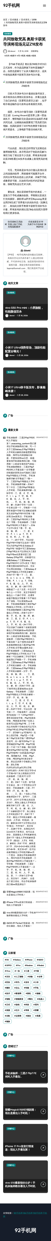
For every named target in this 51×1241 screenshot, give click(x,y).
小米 (37, 982)
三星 (27, 971)
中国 (37, 971)
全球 (40, 976)
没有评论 (34, 51)
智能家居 (19, 999)
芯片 (17, 1010)
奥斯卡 (13, 56)
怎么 (17, 988)
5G (7, 960)
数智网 (18, 993)
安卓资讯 (7, 34)
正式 (8, 1004)
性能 (27, 988)
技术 (8, 993)
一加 (18, 971)
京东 (8, 976)
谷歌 (8, 1016)
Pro (18, 965)
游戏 (17, 1004)
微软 (8, 988)
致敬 (29, 56)
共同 (7, 56)
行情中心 (11, 1056)
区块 (8, 982)
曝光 (31, 999)
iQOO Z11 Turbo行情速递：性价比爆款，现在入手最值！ (20, 924)
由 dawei (11, 51)
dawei (27, 250)
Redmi (41, 965)
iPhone (29, 960)
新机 (29, 993)
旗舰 (38, 993)
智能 (8, 999)
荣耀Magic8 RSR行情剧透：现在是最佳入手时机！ (21, 893)
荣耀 (37, 1010)
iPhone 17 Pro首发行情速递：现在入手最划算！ (20, 903)
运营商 (18, 1016)
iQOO (40, 960)
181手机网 (18, 1213)
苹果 (27, 1010)
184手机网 (28, 1213)
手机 (37, 988)
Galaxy (18, 960)
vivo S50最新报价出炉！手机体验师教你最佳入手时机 (21, 914)
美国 (8, 1010)
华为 (17, 982)
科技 (27, 1004)
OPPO (9, 965)
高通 (38, 1016)
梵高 (23, 56)
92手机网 (11, 5)
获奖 (34, 56)
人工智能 (19, 976)
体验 (31, 976)
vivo (8, 971)
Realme (29, 965)
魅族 (8, 1021)
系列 (37, 1004)
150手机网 (37, 1213)
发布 (27, 982)
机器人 (41, 999)
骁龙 (29, 1016)
